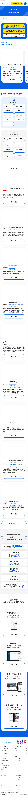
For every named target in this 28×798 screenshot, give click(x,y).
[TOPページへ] (4, 4)
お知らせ (3, 785)
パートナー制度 (18, 785)
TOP (2, 17)
